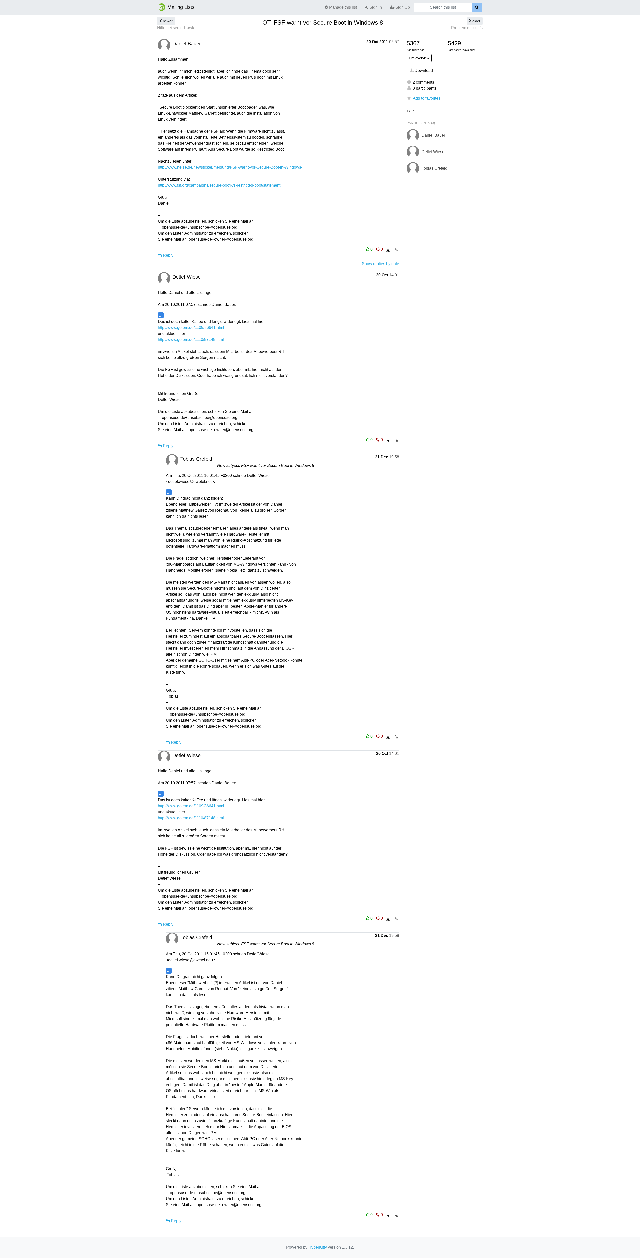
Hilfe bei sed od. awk (175, 28)
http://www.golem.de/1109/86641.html (191, 327)
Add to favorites (426, 98)
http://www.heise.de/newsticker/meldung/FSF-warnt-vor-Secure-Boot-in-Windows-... (232, 167)
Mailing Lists (181, 7)
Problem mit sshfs (467, 28)
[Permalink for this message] (396, 250)
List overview (419, 58)
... (161, 315)
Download (423, 70)
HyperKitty (317, 1247)
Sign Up (402, 7)
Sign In (375, 7)
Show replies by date (380, 264)
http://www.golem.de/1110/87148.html (191, 339)
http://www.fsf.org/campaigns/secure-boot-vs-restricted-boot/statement (219, 185)
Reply (168, 255)
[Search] (477, 7)
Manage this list (342, 7)
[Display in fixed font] (388, 250)
